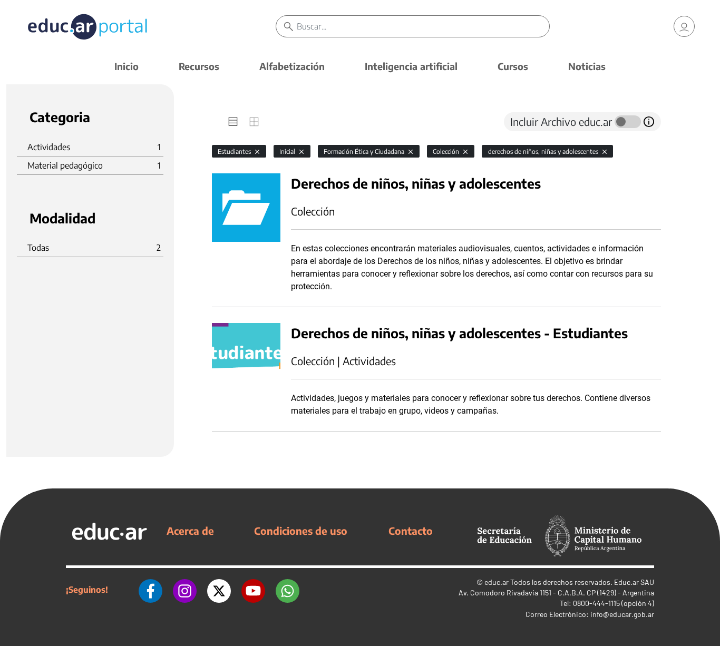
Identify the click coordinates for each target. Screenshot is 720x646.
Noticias (587, 66)
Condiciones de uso (300, 530)
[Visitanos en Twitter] (219, 589)
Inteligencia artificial (411, 66)
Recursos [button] (199, 66)
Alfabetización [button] (292, 66)
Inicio (126, 66)
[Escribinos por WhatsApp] (287, 589)
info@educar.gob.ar (622, 614)
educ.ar (496, 582)
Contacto (410, 530)
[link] (684, 26)
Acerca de (190, 530)
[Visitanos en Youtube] (253, 589)
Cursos (513, 66)
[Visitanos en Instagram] (185, 589)
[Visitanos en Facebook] (150, 589)
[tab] (233, 122)
